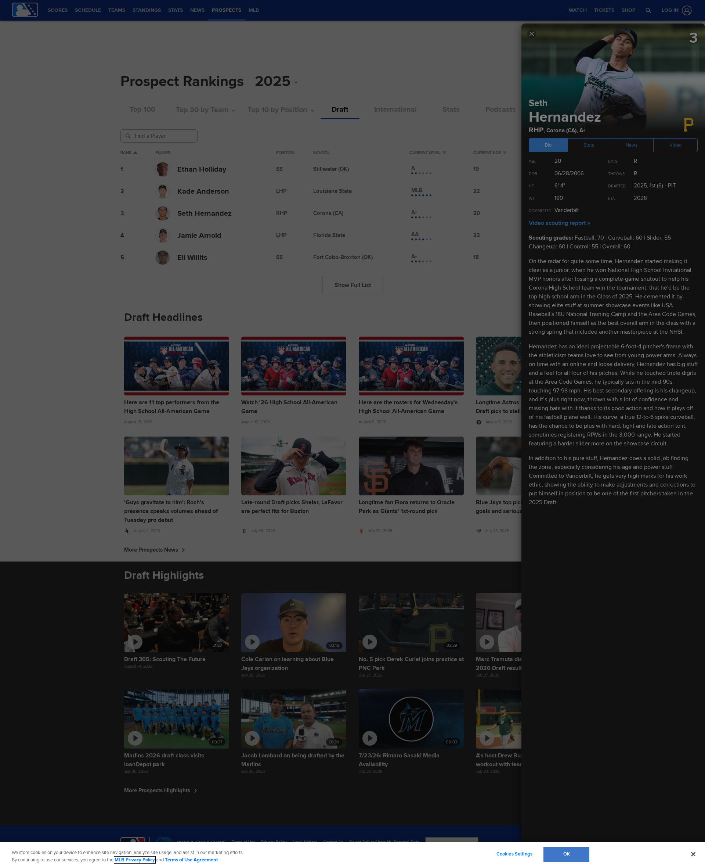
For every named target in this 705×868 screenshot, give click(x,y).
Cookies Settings (514, 854)
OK (566, 854)
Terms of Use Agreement (191, 860)
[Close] (693, 854)
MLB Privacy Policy (135, 860)
